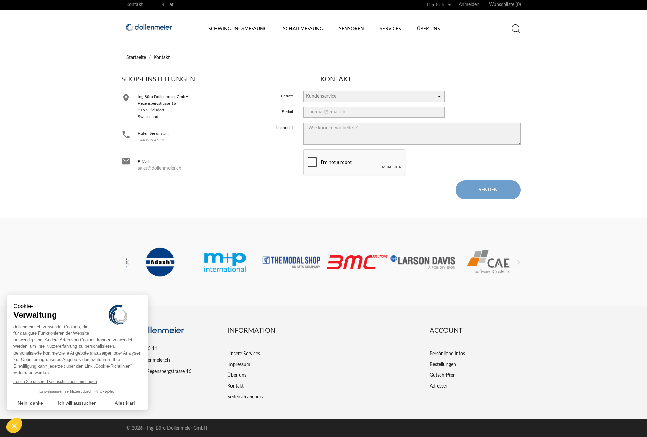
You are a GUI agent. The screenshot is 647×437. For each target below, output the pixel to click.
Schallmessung (303, 29)
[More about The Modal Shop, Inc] (291, 262)
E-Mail (287, 112)
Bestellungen (443, 364)
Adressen (439, 386)
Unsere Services (243, 353)
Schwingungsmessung (237, 29)
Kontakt (134, 4)
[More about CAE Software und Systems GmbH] (488, 262)
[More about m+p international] (225, 262)
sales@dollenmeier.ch (159, 168)
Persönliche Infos (447, 353)
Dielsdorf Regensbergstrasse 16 (158, 371)
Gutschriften (443, 375)
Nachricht (284, 128)
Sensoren (351, 29)
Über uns (428, 29)
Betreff (287, 96)
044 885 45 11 (151, 140)
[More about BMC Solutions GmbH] (356, 262)
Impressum (238, 364)
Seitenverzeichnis (245, 397)
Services (390, 29)
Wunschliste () (505, 4)
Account (446, 330)
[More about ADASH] (159, 262)
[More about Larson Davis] (422, 262)
